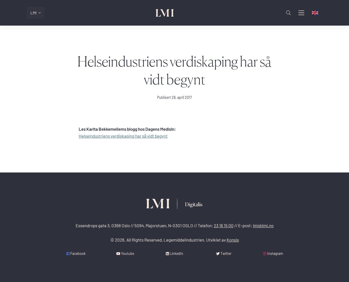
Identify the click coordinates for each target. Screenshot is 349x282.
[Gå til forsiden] (165, 13)
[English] (315, 13)
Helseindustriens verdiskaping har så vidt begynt (123, 136)
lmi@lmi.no (263, 225)
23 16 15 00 (224, 225)
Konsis (233, 239)
